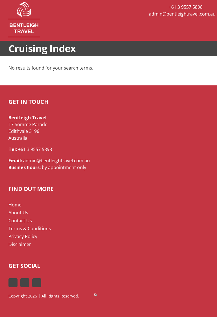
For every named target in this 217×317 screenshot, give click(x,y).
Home (14, 205)
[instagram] (36, 282)
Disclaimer (19, 244)
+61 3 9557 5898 (185, 7)
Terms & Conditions (29, 228)
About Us (18, 213)
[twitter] (24, 282)
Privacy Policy (22, 236)
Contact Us (20, 220)
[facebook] (13, 282)
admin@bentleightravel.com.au (182, 14)
